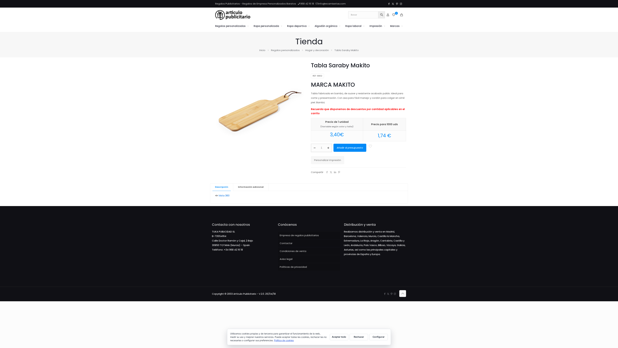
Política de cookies (284, 340)
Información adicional (251, 186)
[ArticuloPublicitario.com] (232, 15)
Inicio (262, 50)
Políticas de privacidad (293, 267)
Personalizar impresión (327, 160)
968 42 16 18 (307, 3)
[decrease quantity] (314, 148)
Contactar (286, 243)
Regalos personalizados (285, 50)
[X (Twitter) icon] (393, 3)
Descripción (221, 186)
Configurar (379, 336)
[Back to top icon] (402, 293)
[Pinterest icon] (397, 3)
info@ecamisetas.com (332, 3)
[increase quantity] (328, 148)
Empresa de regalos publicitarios (299, 235)
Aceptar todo (339, 336)
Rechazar (359, 336)
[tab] (221, 187)
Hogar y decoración (317, 50)
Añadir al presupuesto (350, 147)
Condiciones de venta (293, 251)
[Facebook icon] (389, 3)
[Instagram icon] (401, 3)
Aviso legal (286, 259)
